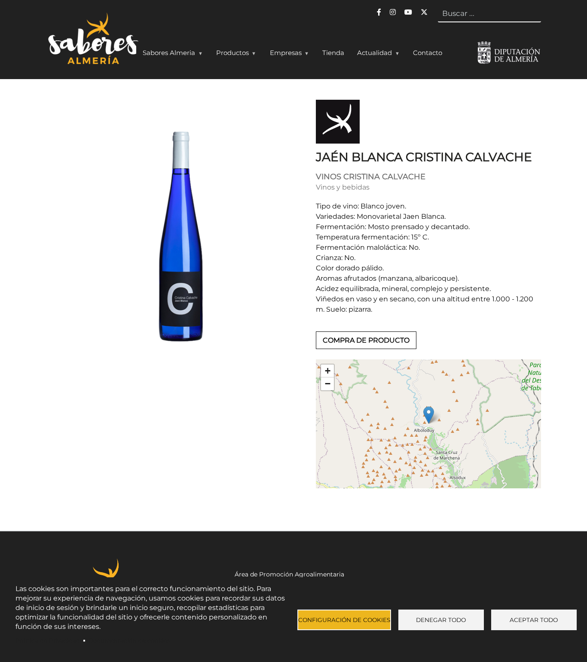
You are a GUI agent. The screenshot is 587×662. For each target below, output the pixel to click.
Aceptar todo (534, 619)
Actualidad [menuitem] (371, 55)
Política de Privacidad (47, 640)
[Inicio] (92, 40)
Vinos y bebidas (343, 187)
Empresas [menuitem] (282, 55)
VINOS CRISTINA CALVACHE (370, 176)
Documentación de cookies (129, 640)
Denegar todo (441, 619)
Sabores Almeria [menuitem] (165, 55)
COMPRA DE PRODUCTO (366, 340)
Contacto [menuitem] (427, 53)
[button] (428, 415)
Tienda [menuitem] (333, 53)
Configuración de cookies (344, 619)
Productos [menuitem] (229, 55)
